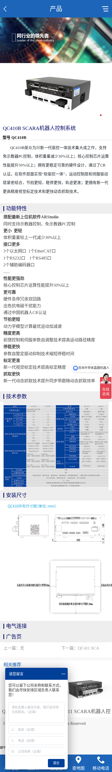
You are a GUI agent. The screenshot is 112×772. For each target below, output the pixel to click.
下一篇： (80, 648)
